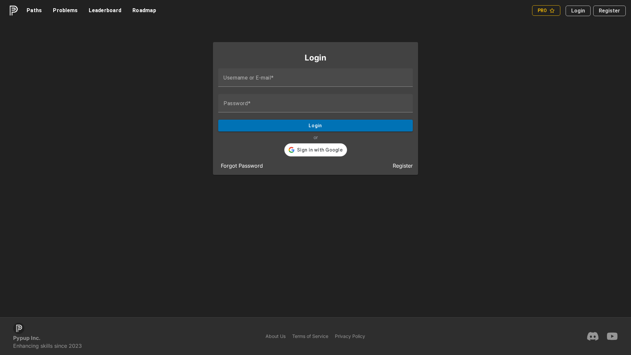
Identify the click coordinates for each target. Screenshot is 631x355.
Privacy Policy (350, 336)
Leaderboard (105, 10)
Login (578, 11)
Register (609, 11)
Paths (34, 10)
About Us (276, 336)
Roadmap (144, 10)
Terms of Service (310, 336)
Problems (65, 10)
